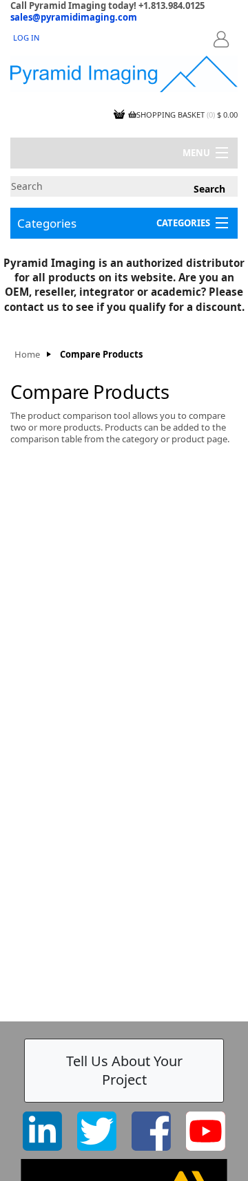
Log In (26, 37)
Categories (46, 223)
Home (27, 354)
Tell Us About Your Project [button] (124, 1070)
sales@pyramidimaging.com (73, 17)
